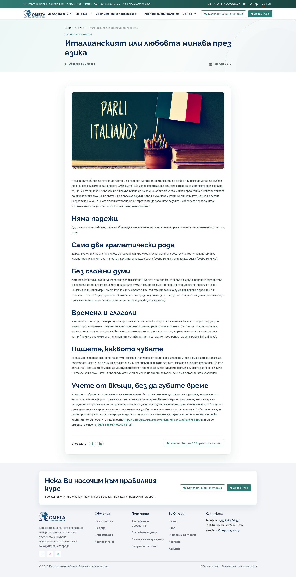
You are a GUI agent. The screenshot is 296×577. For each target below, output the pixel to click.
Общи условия (210, 566)
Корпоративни (104, 541)
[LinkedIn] (58, 554)
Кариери (174, 541)
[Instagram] (50, 554)
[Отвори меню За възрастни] (71, 13)
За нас (187, 13)
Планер (253, 4)
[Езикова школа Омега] (34, 13)
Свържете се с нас (144, 546)
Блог (80, 28)
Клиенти (174, 548)
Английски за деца (144, 532)
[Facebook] (42, 554)
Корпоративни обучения (162, 13)
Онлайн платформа (226, 4)
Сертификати (104, 535)
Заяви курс (261, 13)
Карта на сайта (247, 566)
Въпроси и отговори (182, 535)
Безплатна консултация (225, 13)
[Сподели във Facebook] (92, 444)
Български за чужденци (148, 539)
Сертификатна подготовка (116, 13)
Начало (69, 28)
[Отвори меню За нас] (195, 13)
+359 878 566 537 (109, 4)
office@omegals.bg (138, 4)
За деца (82, 13)
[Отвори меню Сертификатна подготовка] (140, 13)
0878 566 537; (106, 424)
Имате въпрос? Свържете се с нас (196, 443)
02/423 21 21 (124, 424)
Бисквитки (229, 566)
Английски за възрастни (141, 523)
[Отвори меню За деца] (91, 13)
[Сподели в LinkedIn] (100, 444)
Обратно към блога (82, 64)
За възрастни (58, 13)
